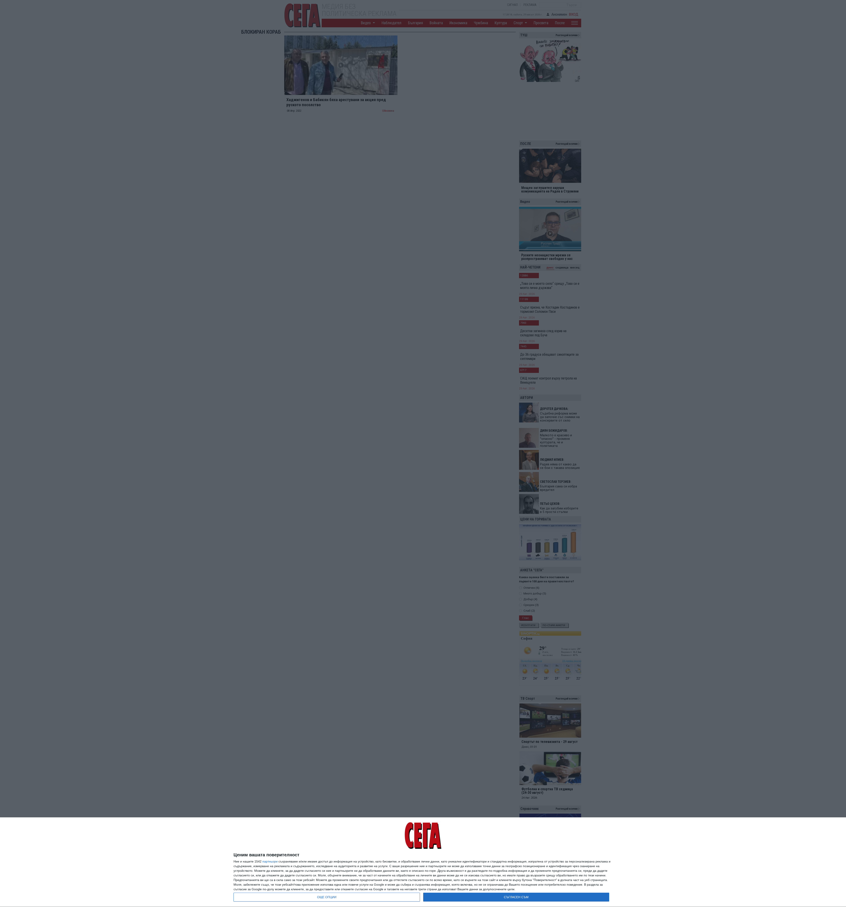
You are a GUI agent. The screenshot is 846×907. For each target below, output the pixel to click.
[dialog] (423, 862)
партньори (270, 861)
